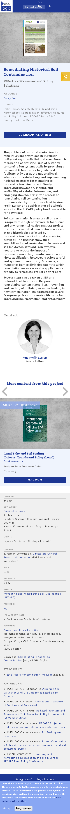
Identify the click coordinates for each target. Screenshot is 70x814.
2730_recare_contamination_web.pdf (29, 675)
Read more (35, 480)
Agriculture (11, 630)
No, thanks (23, 808)
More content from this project (35, 383)
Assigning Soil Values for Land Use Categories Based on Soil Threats (32, 693)
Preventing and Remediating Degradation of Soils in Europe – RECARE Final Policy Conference (32, 758)
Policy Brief (10, 98)
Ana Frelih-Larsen (14, 511)
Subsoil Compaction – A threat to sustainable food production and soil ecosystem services (35, 745)
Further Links (13, 683)
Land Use (33, 630)
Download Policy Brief (35, 135)
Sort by (41, 4)
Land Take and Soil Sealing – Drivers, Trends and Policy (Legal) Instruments (29, 457)
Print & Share (65, 76)
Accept (7, 808)
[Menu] (64, 6)
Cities (22, 630)
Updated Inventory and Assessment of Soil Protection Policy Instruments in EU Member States (35, 714)
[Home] (6, 6)
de (51, 6)
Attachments (13, 669)
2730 (6, 608)
